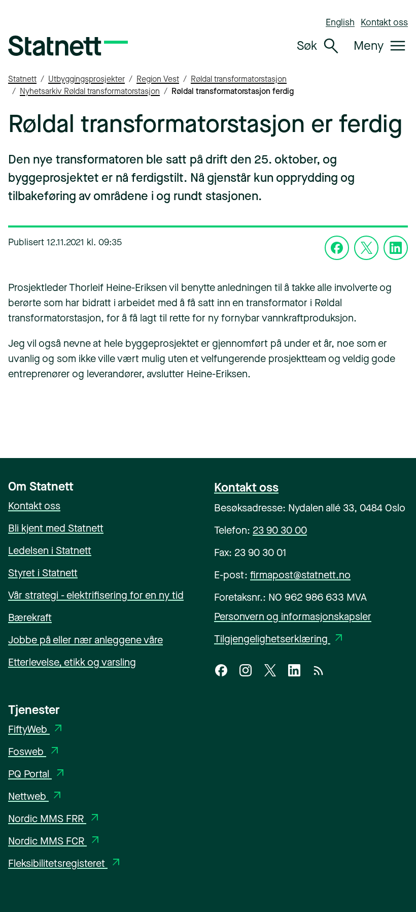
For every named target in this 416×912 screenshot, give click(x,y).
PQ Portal (37, 774)
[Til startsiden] (68, 46)
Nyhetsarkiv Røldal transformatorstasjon (90, 91)
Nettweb (35, 796)
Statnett (22, 79)
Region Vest (157, 79)
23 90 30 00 (280, 530)
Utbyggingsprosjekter (86, 79)
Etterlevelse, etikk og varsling (72, 662)
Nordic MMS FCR (54, 841)
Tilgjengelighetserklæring (279, 639)
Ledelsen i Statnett (49, 551)
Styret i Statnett (43, 573)
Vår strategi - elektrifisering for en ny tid (96, 595)
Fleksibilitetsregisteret (65, 863)
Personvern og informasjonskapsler (292, 617)
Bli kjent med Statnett (55, 528)
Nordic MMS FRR (54, 819)
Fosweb (34, 752)
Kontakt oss (384, 22)
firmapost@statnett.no (300, 575)
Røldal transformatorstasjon (239, 79)
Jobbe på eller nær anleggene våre (85, 640)
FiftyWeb (36, 729)
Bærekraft (30, 618)
